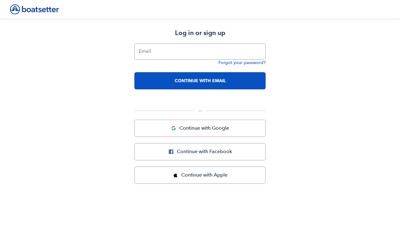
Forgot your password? (242, 62)
